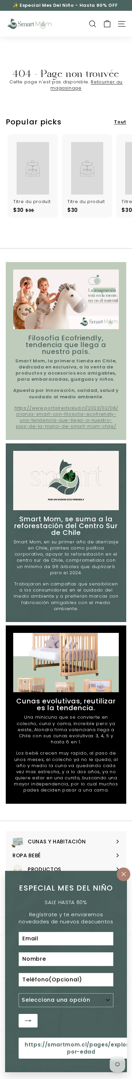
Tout (120, 122)
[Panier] (107, 24)
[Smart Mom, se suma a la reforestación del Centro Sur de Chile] (66, 481)
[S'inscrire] (28, 1020)
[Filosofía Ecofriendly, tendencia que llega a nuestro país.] (66, 299)
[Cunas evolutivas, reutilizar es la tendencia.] (66, 663)
